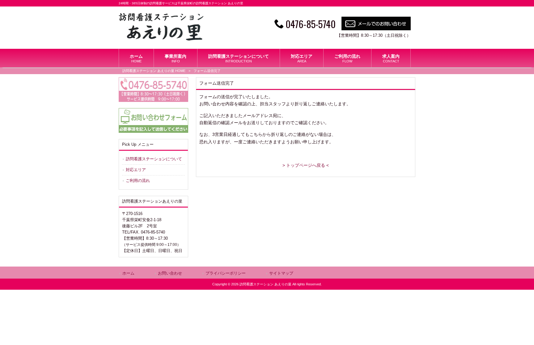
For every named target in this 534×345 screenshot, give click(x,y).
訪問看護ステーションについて (154, 159)
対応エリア (136, 169)
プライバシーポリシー (226, 273)
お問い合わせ (170, 273)
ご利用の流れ (138, 180)
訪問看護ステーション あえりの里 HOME (153, 71)
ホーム (128, 273)
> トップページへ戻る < (305, 165)
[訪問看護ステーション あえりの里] (161, 38)
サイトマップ (281, 273)
